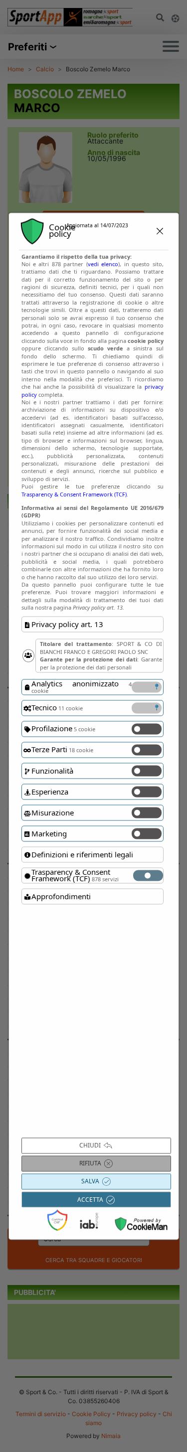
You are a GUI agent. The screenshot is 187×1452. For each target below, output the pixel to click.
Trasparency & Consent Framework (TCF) (74, 494)
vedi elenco (103, 264)
